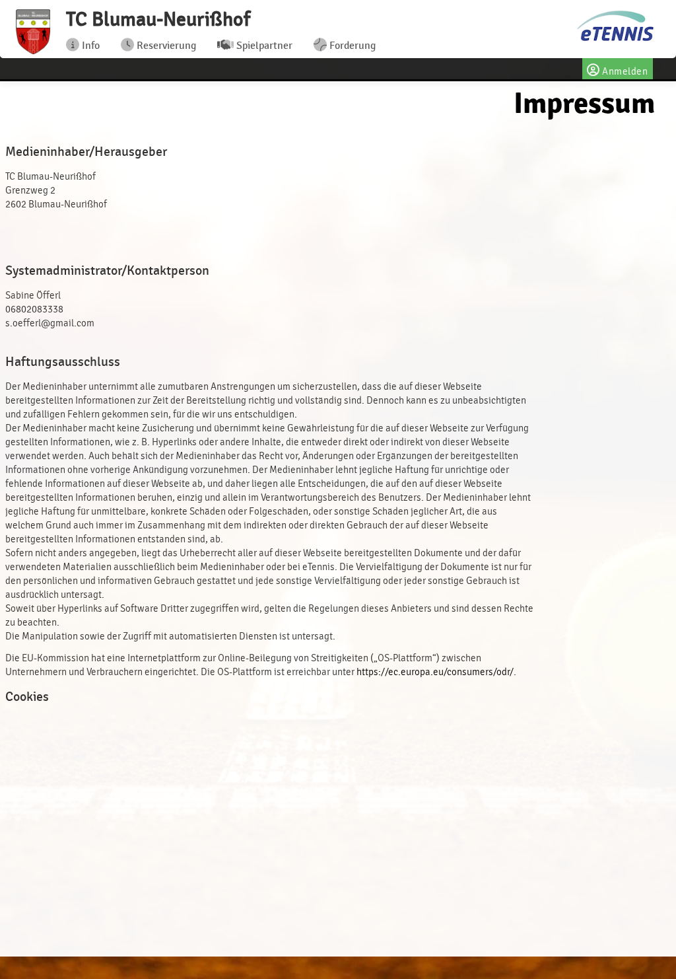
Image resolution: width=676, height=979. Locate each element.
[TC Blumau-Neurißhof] (33, 31)
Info (89, 46)
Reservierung (165, 46)
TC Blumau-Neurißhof (158, 19)
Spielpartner (263, 46)
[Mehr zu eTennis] (614, 26)
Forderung (351, 46)
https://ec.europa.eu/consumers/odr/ (435, 672)
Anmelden (624, 71)
